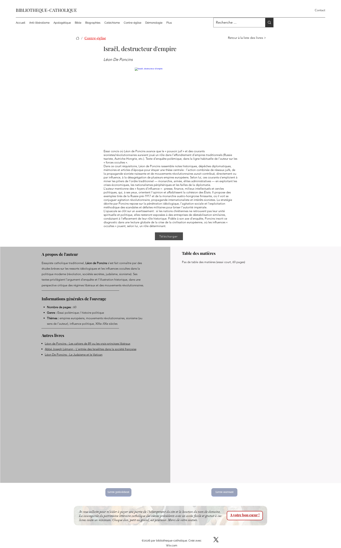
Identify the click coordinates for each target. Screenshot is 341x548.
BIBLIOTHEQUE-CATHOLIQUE (46, 10)
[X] (216, 539)
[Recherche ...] (269, 22)
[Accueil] (77, 38)
